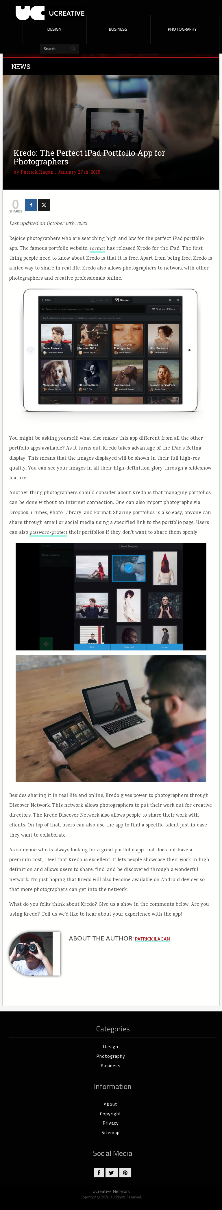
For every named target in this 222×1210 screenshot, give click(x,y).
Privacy (111, 1122)
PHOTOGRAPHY (182, 29)
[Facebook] (31, 205)
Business (111, 1065)
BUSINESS (118, 29)
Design (110, 1046)
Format (97, 248)
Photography (110, 1056)
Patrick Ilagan (37, 172)
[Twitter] (44, 205)
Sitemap (110, 1132)
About (110, 1104)
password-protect (48, 532)
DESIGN (54, 29)
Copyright (110, 1113)
